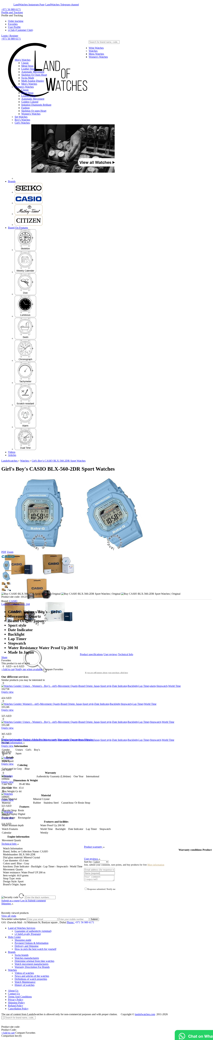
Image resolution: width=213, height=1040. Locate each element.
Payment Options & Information (31, 943)
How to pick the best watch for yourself (35, 949)
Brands (11, 181)
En (5, 4)
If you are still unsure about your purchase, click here (106, 673)
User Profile (14, 27)
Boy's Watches (22, 119)
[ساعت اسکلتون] (25, 249)
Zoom (10, 552)
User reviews (110, 654)
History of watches (24, 985)
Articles (12, 455)
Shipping (89, 739)
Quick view (7, 692)
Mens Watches (96, 53)
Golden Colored (29, 101)
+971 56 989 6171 (11, 9)
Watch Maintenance (25, 982)
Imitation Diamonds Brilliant (36, 104)
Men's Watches (22, 59)
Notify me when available (28, 669)
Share (4, 657)
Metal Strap (27, 65)
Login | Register (9, 35)
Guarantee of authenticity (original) (33, 931)
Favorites (13, 24)
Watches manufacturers (27, 958)
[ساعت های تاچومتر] (25, 382)
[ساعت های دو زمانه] (25, 449)
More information (155, 865)
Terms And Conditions (20, 996)
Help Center (14, 937)
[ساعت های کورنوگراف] (25, 360)
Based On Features (18, 227)
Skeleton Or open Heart (33, 110)
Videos (11, 452)
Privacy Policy (15, 999)
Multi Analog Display (32, 80)
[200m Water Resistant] (25, 294)
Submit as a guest (10, 900)
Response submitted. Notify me (101, 889)
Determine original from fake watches (34, 961)
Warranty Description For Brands (32, 967)
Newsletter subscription (13, 919)
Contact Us (14, 993)
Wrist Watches (96, 47)
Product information (11, 739)
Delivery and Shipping (26, 946)
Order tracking (15, 21)
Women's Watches (98, 56)
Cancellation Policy (18, 1008)
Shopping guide (23, 940)
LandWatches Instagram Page (29, 4)
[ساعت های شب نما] (25, 316)
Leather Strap (28, 68)
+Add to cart (8, 669)
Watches (93, 50)
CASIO (13, 601)
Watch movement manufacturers (31, 964)
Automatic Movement (32, 71)
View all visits (8, 915)
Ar (11, 4)
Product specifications (91, 654)
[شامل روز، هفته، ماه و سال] (25, 272)
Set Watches (21, 116)
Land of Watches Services (21, 928)
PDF (3, 552)
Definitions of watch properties (31, 979)
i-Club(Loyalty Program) (28, 934)
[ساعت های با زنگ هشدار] (25, 427)
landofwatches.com (145, 1014)
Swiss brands (21, 955)
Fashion (25, 107)
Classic (25, 62)
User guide (63, 739)
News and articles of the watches (32, 976)
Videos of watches (24, 973)
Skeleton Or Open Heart (34, 74)
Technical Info (125, 654)
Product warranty (48, 739)
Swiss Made (27, 77)
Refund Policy (15, 1005)
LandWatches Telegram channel (62, 4)
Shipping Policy (16, 1002)
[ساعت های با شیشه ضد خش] (25, 404)
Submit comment (33, 900)
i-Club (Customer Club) (20, 30)
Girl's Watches (22, 122)
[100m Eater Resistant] (25, 338)
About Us (13, 990)
